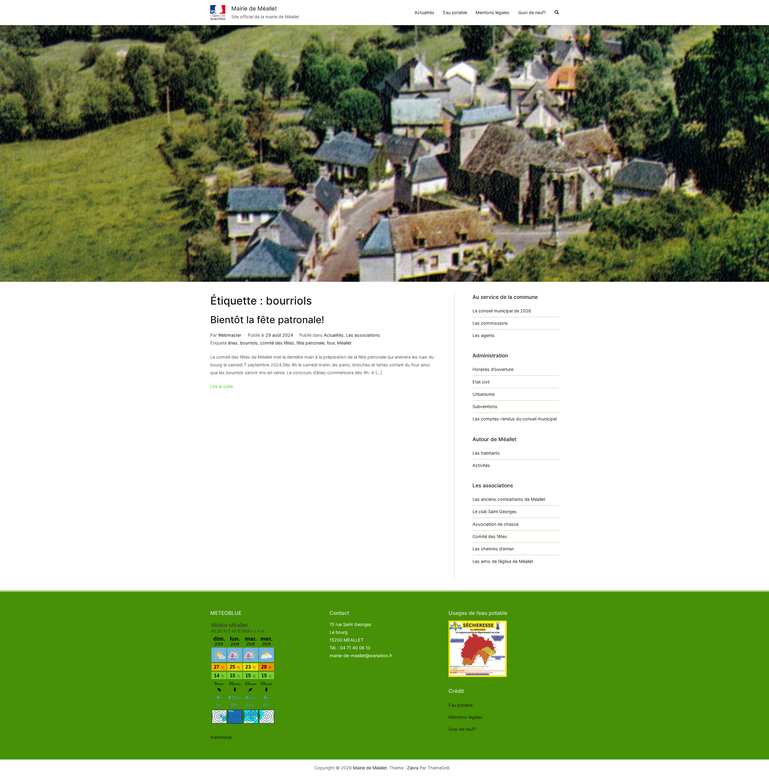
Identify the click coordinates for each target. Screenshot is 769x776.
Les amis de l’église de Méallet (503, 561)
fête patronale (310, 342)
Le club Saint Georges (495, 511)
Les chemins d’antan (493, 548)
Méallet (344, 342)
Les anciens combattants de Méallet (509, 499)
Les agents (484, 335)
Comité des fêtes (490, 536)
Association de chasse (495, 524)
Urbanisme (483, 394)
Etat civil (481, 381)
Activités (481, 465)
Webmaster (229, 335)
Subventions (485, 406)
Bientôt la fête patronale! (267, 320)
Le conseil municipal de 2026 (502, 310)
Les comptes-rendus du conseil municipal (515, 418)
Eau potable (455, 12)
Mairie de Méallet (254, 8)
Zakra (412, 767)
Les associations (363, 335)
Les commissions (490, 323)
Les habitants (486, 453)
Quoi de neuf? (532, 12)
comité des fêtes (277, 342)
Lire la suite (221, 386)
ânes (233, 342)
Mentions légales (492, 12)
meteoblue (221, 737)
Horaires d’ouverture (493, 369)
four (331, 342)
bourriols (249, 342)
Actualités (424, 12)
